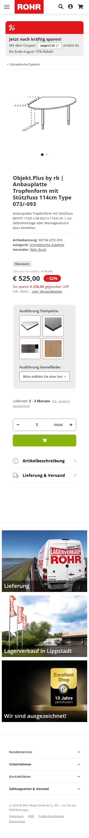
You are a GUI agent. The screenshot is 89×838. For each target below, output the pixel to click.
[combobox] (44, 376)
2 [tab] (46, 154)
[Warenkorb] (80, 7)
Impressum (16, 816)
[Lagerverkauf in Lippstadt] (44, 626)
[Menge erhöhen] (71, 425)
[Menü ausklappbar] (7, 7)
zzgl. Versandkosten (47, 291)
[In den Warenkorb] (12, 79)
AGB (31, 816)
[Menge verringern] (18, 424)
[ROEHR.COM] (29, 7)
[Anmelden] (70, 6)
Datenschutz (17, 821)
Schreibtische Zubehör (47, 245)
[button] (44, 752)
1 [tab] (42, 154)
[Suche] (60, 6)
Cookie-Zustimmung (51, 816)
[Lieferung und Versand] (44, 561)
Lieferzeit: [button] (41, 403)
